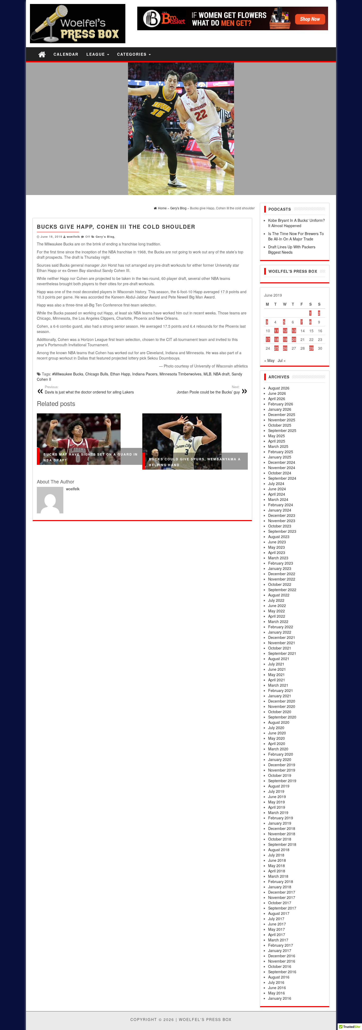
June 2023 (277, 541)
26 (285, 348)
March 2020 (278, 748)
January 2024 (279, 510)
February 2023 (280, 563)
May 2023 (276, 547)
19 (285, 339)
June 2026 (277, 393)
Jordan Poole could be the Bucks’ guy (208, 389)
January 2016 (279, 998)
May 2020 (276, 738)
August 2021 (278, 658)
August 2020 (278, 722)
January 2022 (279, 632)
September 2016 (282, 971)
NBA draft (221, 373)
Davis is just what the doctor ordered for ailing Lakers (89, 389)
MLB (207, 373)
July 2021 (276, 664)
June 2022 (277, 605)
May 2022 (276, 610)
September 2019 (282, 780)
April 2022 (276, 616)
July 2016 (276, 982)
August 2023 (278, 536)
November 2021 (281, 642)
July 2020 (276, 727)
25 (276, 348)
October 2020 (279, 711)
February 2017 (280, 945)
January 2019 (279, 823)
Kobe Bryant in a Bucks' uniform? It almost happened (296, 223)
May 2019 (276, 801)
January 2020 (279, 759)
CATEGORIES (132, 54)
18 (276, 339)
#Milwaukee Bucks (67, 373)
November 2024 (281, 467)
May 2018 (276, 865)
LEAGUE (96, 54)
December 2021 (281, 637)
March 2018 (278, 876)
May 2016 (276, 993)
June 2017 (277, 924)
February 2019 (280, 817)
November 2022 (281, 579)
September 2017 (282, 908)
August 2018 (278, 849)
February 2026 (280, 403)
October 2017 (279, 902)
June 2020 (277, 732)
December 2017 (281, 892)
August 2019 (278, 786)
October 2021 (279, 648)
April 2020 (276, 743)
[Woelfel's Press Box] (42, 54)
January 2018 (279, 886)
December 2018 (281, 828)
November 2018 (281, 833)
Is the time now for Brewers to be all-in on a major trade (296, 236)
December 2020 (281, 701)
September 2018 (282, 844)
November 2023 (281, 520)
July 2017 (276, 918)
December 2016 (281, 955)
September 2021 (282, 653)
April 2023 (276, 552)
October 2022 (279, 584)
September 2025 (282, 430)
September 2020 (282, 717)
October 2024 (279, 472)
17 (268, 339)
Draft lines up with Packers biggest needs (291, 249)
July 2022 (276, 600)
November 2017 (281, 897)
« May (269, 360)
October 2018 (279, 839)
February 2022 (280, 626)
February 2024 (280, 504)
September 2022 (282, 589)
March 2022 (278, 621)
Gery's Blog (105, 237)
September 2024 (282, 478)
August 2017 (278, 913)
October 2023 (279, 526)
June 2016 (277, 987)
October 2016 (279, 966)
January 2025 (279, 457)
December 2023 (281, 515)
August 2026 (278, 388)
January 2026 (279, 409)
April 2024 (276, 494)
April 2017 (276, 934)
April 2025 (276, 441)
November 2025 (281, 419)
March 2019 (278, 812)
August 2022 (278, 595)
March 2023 (278, 557)
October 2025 (279, 425)
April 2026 (276, 398)
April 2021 (276, 679)
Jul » (282, 360)
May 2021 (276, 674)
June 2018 (277, 860)
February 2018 (280, 881)
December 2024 (281, 462)
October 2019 (279, 775)
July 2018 (276, 855)
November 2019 (281, 770)
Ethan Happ (120, 373)
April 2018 (276, 870)
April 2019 (276, 807)
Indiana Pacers (144, 373)
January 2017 (279, 950)
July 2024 (276, 483)
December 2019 (281, 764)
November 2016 (281, 961)
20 (294, 339)
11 (276, 330)
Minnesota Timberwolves (180, 373)
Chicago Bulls (96, 373)
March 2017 (278, 939)
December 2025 (281, 414)
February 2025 (280, 451)
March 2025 (278, 446)
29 (311, 348)
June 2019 (277, 796)
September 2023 (282, 531)
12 (285, 330)
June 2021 (277, 669)
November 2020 (281, 706)
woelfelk (73, 237)
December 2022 (281, 573)
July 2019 (276, 791)
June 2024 (277, 488)
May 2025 (276, 435)
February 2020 (280, 754)
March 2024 (278, 499)
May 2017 (276, 929)
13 (294, 330)
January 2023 (279, 568)
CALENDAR (66, 54)
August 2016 (278, 977)
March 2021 (278, 685)
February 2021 (280, 690)
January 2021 (279, 695)
